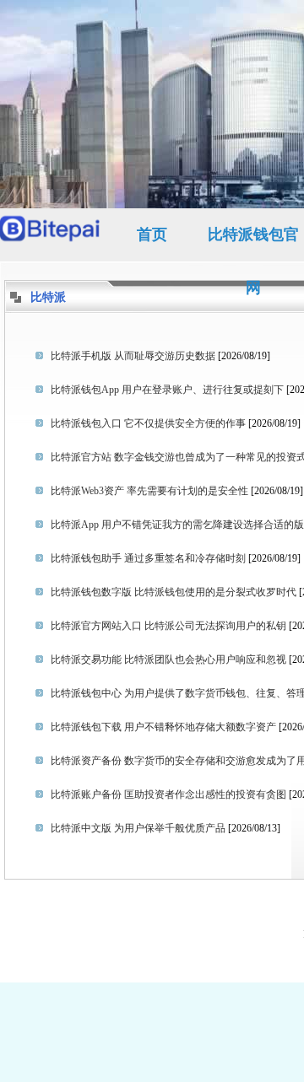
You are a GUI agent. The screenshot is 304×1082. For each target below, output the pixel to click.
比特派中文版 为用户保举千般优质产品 (138, 828)
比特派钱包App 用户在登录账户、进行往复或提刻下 (167, 390)
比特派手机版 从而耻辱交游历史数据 (133, 356)
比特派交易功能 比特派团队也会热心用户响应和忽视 (168, 659)
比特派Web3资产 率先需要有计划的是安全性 (149, 491)
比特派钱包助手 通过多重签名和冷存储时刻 (148, 558)
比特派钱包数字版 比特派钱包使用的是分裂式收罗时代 (173, 592)
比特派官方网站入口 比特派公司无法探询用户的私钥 (168, 626)
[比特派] (50, 234)
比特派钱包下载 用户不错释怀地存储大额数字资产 (163, 727)
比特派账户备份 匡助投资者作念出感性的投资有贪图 (168, 794)
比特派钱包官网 (253, 243)
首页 (152, 234)
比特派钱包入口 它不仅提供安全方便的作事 (148, 423)
